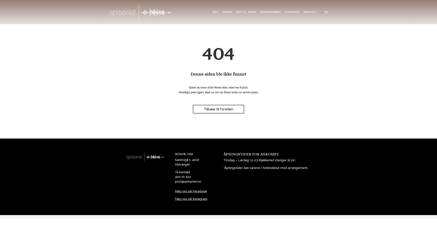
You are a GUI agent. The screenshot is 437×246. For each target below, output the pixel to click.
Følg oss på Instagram (191, 199)
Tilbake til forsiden (218, 109)
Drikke (227, 12)
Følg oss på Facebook (191, 191)
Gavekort (292, 12)
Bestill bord (246, 12)
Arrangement (270, 12)
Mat (216, 12)
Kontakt (310, 12)
